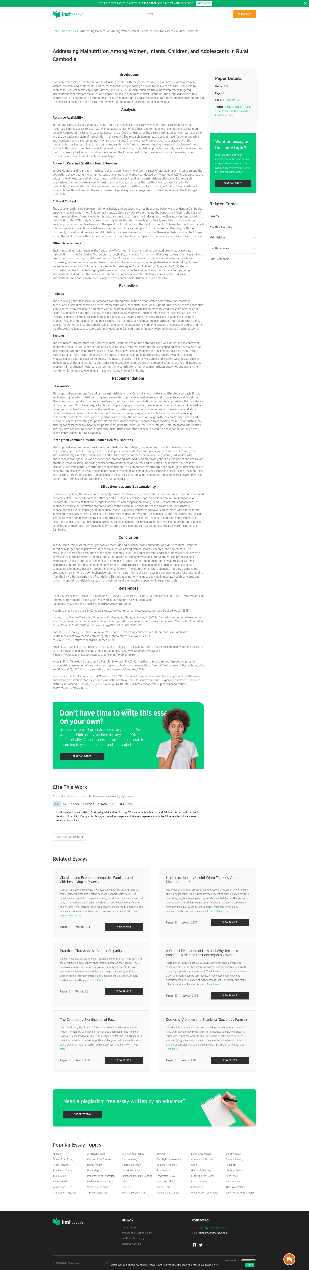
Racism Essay (233, 1181)
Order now (245, 14)
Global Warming (130, 1170)
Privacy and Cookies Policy (136, 1233)
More (216, 1265)
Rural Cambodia (224, 115)
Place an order (82, 756)
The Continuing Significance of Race (88, 1020)
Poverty (244, 111)
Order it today (82, 1114)
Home (56, 31)
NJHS (125, 1181)
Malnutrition (232, 111)
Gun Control (163, 1170)
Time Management (97, 1193)
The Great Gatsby (235, 1187)
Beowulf (160, 1154)
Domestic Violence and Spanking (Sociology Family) (206, 1020)
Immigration (59, 1176)
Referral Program (131, 1244)
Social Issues (70, 31)
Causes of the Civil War (99, 1159)
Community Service (202, 1159)
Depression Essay (131, 1165)
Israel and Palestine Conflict (137, 1176)
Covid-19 (195, 1165)
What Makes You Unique (204, 1193)
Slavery (126, 1187)
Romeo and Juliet (62, 1187)
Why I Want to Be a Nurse (240, 1193)
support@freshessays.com (213, 1233)
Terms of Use (129, 1227)
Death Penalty (94, 1165)
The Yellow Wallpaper (64, 1193)
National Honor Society (100, 1181)
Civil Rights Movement (168, 1159)
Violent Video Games (167, 1193)
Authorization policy (133, 1238)
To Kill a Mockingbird (133, 1193)
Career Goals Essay (63, 1159)
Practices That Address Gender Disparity (91, 951)
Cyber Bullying (60, 1165)
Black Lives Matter (201, 1154)
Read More (75, 915)
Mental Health (60, 1181)
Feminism (231, 1165)
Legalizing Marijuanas (202, 1176)
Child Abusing (129, 1159)
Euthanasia (197, 1187)
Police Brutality (164, 1181)
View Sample (123, 927)
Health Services (219, 248)
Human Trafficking (201, 1170)
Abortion (57, 1154)
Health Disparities (233, 107)
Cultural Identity (235, 1159)
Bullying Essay (233, 1154)
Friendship (93, 1170)
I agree (249, 1265)
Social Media (163, 1187)
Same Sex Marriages (98, 1187)
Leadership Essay (165, 1176)
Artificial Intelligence (133, 1154)
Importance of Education (101, 1176)
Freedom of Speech (63, 1170)
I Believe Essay (234, 1170)
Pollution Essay (199, 1181)
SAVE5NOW (203, 3)
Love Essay (232, 1176)
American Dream (96, 1154)
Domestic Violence (166, 1165)
